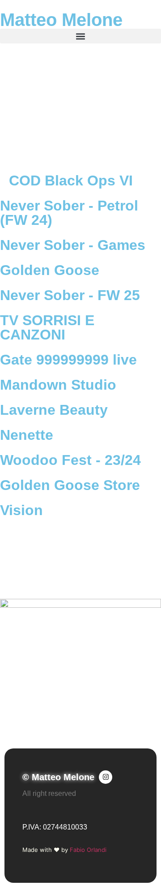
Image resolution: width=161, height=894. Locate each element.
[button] (80, 36)
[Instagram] (105, 777)
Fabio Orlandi (88, 849)
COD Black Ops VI (71, 180)
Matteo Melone (61, 20)
